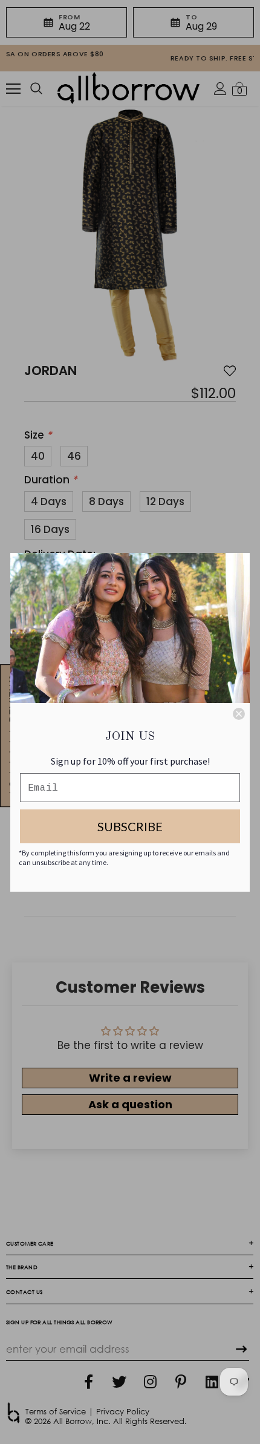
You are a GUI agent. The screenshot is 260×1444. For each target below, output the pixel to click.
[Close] (239, 714)
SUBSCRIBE (130, 826)
